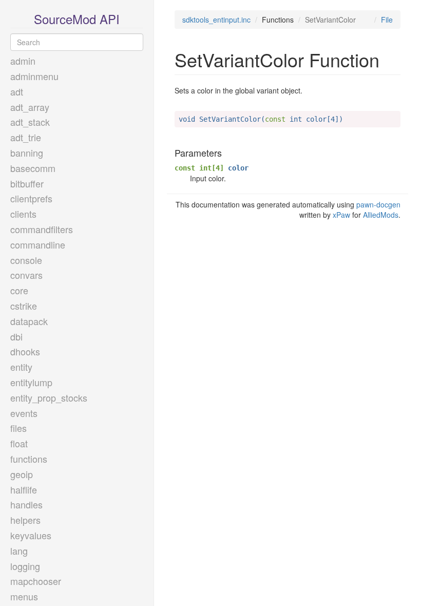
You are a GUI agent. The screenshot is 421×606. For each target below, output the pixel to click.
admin (22, 60)
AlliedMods (380, 215)
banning (26, 152)
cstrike (23, 305)
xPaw (341, 215)
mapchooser (35, 581)
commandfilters (41, 229)
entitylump (31, 382)
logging (25, 566)
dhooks (25, 351)
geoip (21, 474)
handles (26, 504)
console (26, 260)
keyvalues (30, 535)
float (19, 443)
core (19, 290)
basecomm (32, 168)
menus (24, 596)
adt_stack (30, 121)
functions (28, 458)
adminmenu (34, 76)
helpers (25, 519)
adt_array (29, 106)
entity (21, 366)
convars (26, 274)
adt (16, 91)
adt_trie (25, 137)
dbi (16, 336)
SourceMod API (77, 19)
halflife (23, 489)
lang (19, 550)
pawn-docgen (378, 204)
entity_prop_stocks (48, 397)
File (387, 19)
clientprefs (31, 198)
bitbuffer (27, 183)
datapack (29, 321)
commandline (37, 244)
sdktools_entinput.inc (216, 19)
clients (23, 213)
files (18, 427)
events (23, 413)
